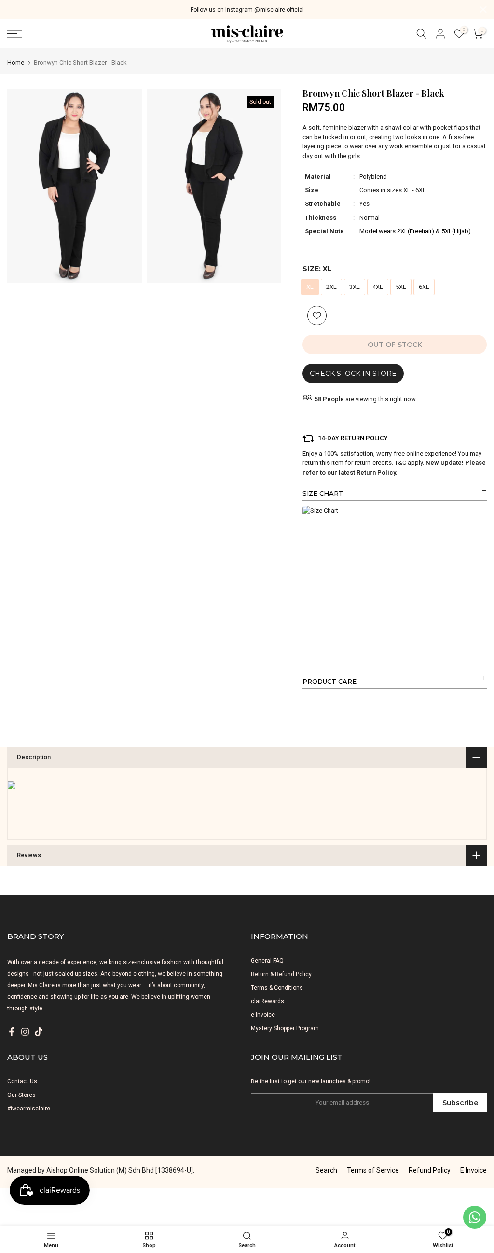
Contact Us (22, 1081)
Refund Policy (430, 1170)
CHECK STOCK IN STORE (353, 373)
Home (15, 62)
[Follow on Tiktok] (38, 1031)
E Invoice (473, 1170)
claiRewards (267, 1001)
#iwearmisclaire (28, 1108)
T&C (400, 462)
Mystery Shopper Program (285, 1028)
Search (326, 1170)
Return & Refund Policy (281, 974)
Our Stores (21, 1095)
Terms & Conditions (277, 987)
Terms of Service (373, 1170)
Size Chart (322, 493)
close (10, 9)
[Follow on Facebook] (11, 1031)
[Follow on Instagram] (25, 1031)
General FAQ (267, 960)
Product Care (329, 681)
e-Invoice (263, 1014)
